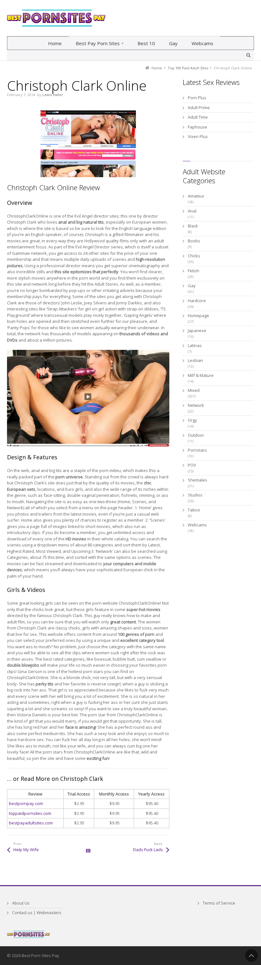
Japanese (197, 330)
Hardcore (197, 300)
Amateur (196, 196)
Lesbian (195, 360)
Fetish (193, 271)
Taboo (194, 510)
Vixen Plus (198, 136)
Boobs (194, 241)
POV (192, 465)
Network (196, 405)
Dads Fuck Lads (148, 849)
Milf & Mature (201, 375)
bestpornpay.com (26, 803)
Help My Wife (26, 849)
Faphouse (197, 127)
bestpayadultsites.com (31, 823)
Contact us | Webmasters (36, 912)
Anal (192, 211)
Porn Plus (197, 98)
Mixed (194, 390)
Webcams (197, 525)
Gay (192, 285)
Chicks (194, 256)
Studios (195, 495)
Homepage (198, 315)
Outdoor (196, 435)
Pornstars (197, 450)
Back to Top (251, 955)
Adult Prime (199, 107)
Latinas (195, 345)
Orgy (192, 420)
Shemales (197, 480)
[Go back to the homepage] (56, 18)
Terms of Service (219, 903)
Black (193, 226)
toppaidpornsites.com (30, 813)
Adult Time (198, 117)
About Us (21, 903)
